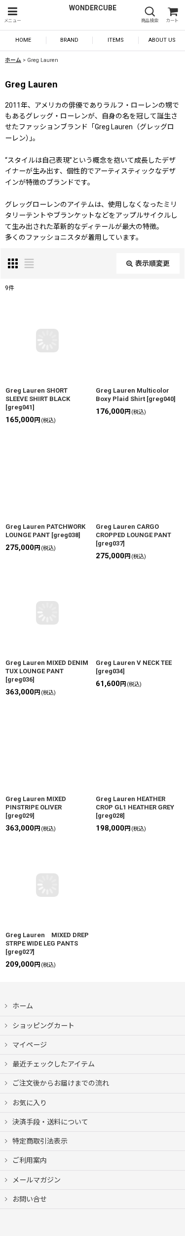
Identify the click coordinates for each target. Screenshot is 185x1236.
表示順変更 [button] (152, 263)
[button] (12, 15)
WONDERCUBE (92, 8)
